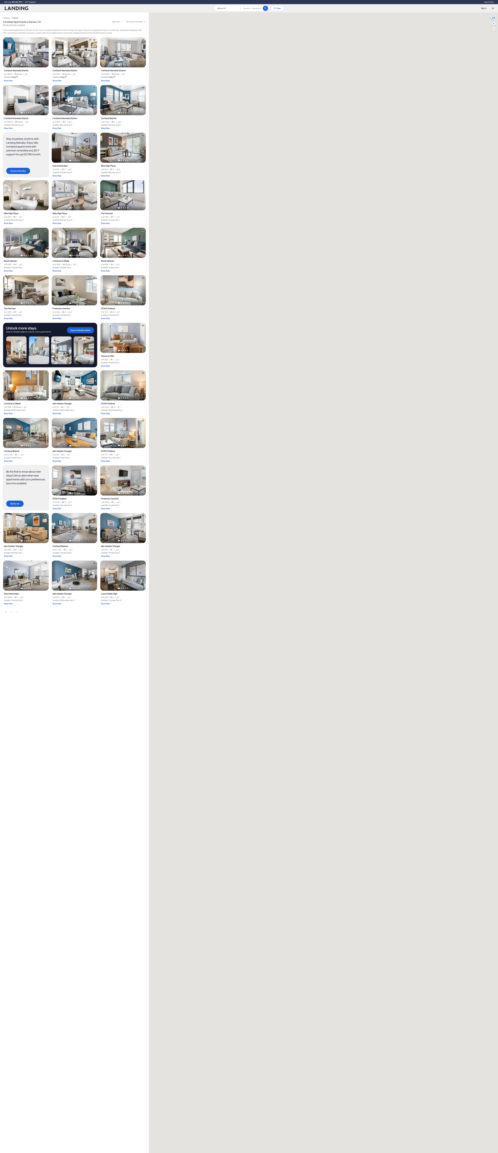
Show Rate (8, 81)
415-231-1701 (17, 2)
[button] (252, 8)
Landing (6, 18)
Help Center (489, 2)
